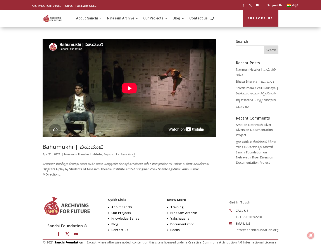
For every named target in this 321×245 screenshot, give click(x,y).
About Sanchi (87, 18)
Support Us (275, 5)
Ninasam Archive (120, 18)
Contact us (198, 18)
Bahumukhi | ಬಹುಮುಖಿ (73, 147)
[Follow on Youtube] (257, 5)
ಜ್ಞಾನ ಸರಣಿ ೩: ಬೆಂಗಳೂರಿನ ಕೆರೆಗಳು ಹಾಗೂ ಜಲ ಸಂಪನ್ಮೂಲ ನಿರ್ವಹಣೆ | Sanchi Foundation (256, 147)
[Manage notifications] (310, 235)
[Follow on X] (250, 5)
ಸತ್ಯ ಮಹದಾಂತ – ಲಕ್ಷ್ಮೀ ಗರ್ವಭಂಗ (256, 100)
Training (176, 207)
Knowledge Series (125, 218)
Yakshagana (180, 218)
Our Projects (153, 18)
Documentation (182, 224)
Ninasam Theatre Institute (83, 154)
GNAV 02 (242, 107)
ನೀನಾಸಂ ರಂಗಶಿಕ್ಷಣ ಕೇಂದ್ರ (119, 154)
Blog (176, 18)
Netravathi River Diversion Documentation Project (254, 130)
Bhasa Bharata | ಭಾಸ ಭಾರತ (255, 81)
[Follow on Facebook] (243, 5)
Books (175, 230)
